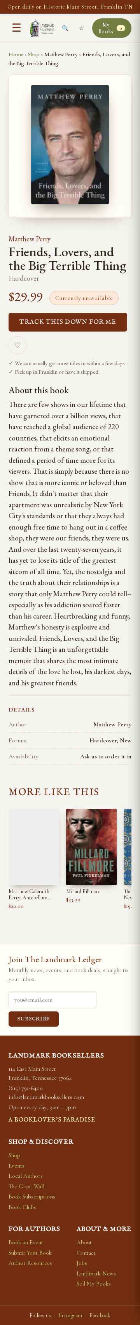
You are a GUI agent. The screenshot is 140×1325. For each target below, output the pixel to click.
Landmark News (96, 1273)
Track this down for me (67, 322)
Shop (34, 54)
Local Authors (26, 1175)
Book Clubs (22, 1207)
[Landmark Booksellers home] (42, 28)
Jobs (82, 1262)
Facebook (99, 1315)
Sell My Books (94, 1283)
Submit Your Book (30, 1252)
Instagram (70, 1315)
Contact (86, 1252)
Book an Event (26, 1242)
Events (16, 1165)
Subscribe (33, 1019)
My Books (110, 28)
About (84, 1242)
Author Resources (30, 1262)
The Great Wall (26, 1186)
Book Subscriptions (32, 1196)
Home (16, 54)
